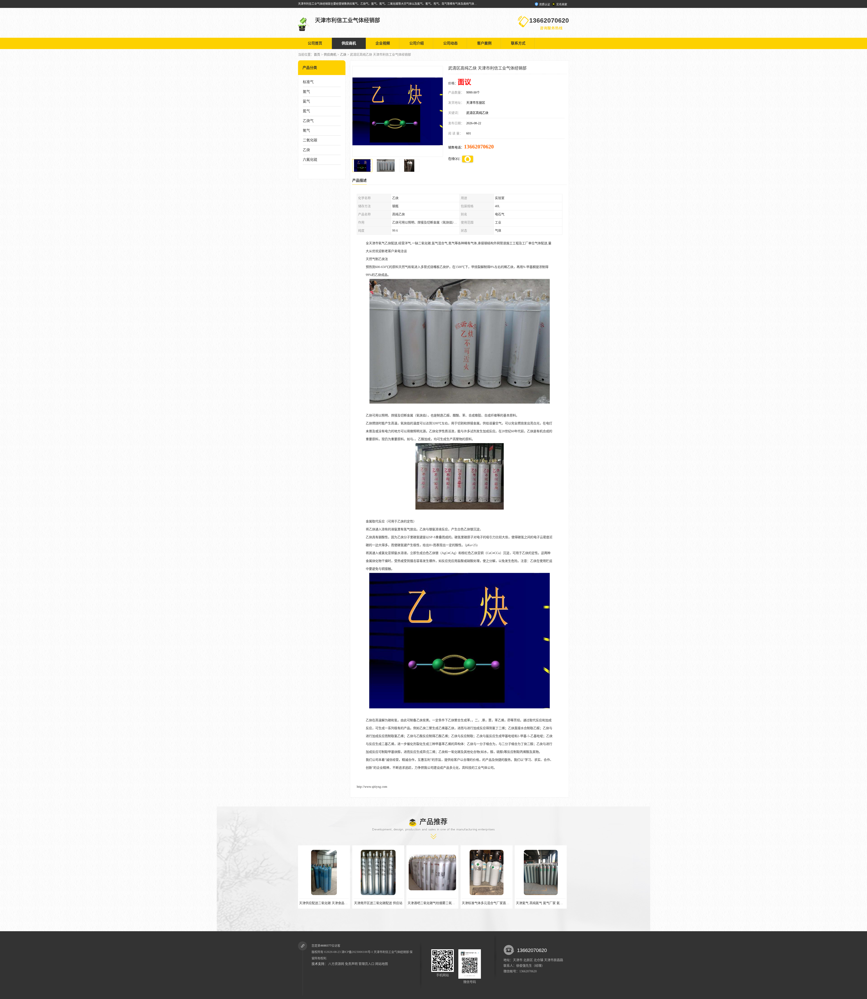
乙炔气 (308, 121)
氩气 (306, 92)
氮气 (306, 111)
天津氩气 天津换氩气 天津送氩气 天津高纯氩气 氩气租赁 (501, 903)
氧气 (306, 130)
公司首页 (315, 43)
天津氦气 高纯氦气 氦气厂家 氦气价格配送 (437, 903)
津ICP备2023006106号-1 (357, 952)
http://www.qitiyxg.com (372, 786)
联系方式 (518, 43)
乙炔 (343, 54)
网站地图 (381, 964)
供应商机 (349, 43)
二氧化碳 (310, 140)
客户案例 (484, 43)
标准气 (308, 82)
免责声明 (351, 964)
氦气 (306, 101)
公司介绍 (416, 43)
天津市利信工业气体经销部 (391, 952)
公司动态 (450, 43)
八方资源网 (336, 964)
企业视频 (382, 43)
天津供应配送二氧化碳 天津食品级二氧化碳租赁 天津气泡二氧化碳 (562, 903)
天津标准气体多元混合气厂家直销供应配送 (383, 903)
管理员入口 (366, 964)
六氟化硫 (310, 160)
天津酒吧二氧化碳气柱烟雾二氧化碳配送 (327, 903)
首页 (317, 54)
